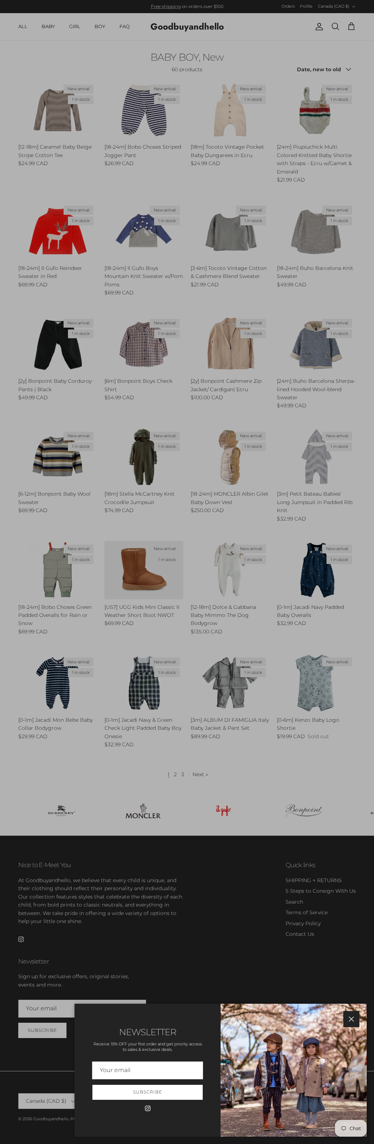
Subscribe (147, 1092)
